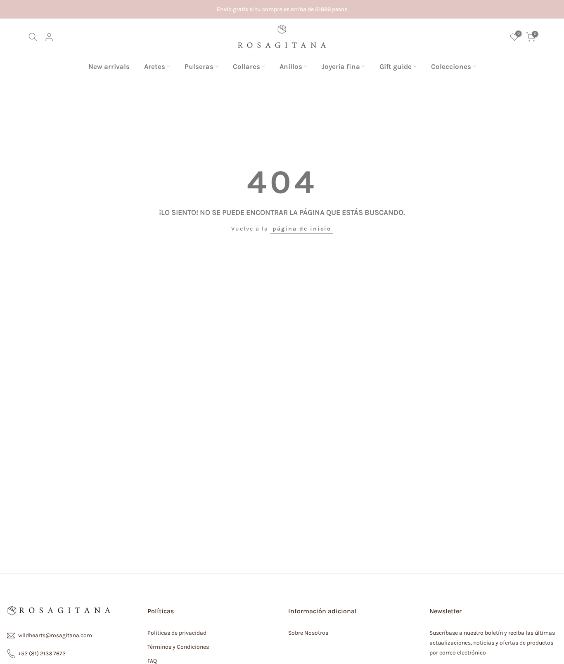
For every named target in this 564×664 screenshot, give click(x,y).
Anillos (291, 66)
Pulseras (199, 66)
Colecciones (451, 66)
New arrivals (109, 66)
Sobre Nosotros (308, 632)
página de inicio (302, 228)
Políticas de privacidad (176, 632)
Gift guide (395, 66)
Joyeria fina (341, 66)
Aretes (154, 66)
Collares (246, 66)
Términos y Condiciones (178, 646)
